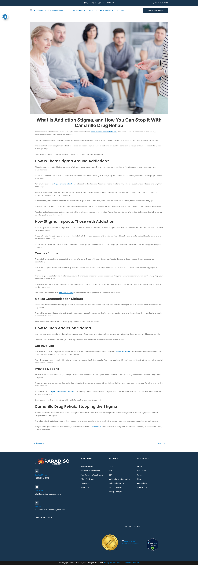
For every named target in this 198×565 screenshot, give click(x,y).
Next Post (163, 443)
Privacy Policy (115, 563)
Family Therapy (115, 491)
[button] (84, 10)
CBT (110, 475)
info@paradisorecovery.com (48, 494)
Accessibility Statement (130, 563)
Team (139, 475)
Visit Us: (38, 506)
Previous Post (37, 443)
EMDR (111, 466)
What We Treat (87, 479)
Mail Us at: (39, 491)
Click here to (96, 426)
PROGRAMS (78, 10)
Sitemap (106, 563)
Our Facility (141, 471)
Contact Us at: (41, 475)
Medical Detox (87, 466)
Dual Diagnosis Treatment (92, 475)
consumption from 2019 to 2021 (104, 132)
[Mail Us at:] (36, 487)
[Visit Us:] (36, 503)
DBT (110, 471)
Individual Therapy (116, 483)
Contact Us (142, 487)
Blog (139, 479)
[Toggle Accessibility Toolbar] (5, 16)
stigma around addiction (64, 184)
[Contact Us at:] (36, 471)
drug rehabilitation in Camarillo (62, 391)
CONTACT (121, 10)
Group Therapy (115, 487)
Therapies (85, 483)
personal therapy (66, 293)
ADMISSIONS (105, 10)
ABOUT (92, 10)
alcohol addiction (122, 351)
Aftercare (85, 487)
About (139, 466)
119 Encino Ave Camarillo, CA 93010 (99, 3)
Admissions (142, 483)
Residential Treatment (90, 471)
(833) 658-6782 (161, 3)
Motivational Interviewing (119, 479)
